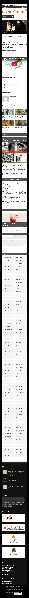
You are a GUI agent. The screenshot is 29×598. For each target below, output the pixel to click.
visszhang (5, 506)
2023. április (6, 383)
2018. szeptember (20, 354)
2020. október (19, 276)
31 (21, 244)
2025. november (7, 285)
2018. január (19, 380)
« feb (4, 247)
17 (21, 240)
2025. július (6, 298)
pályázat (4, 504)
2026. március (7, 272)
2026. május (6, 266)
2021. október (7, 439)
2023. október (7, 364)
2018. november (19, 348)
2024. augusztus (7, 332)
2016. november (19, 424)
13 (7, 240)
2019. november (19, 310)
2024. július (6, 335)
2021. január (19, 266)
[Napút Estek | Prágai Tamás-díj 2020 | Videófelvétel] (21, 115)
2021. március (19, 260)
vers (17, 504)
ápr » (24, 247)
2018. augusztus (20, 357)
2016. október (19, 427)
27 (7, 244)
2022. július (6, 411)
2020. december (19, 269)
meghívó (13, 502)
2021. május (6, 455)
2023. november (7, 361)
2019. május (19, 329)
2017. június (19, 402)
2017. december (19, 383)
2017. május (19, 405)
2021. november (7, 436)
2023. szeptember (8, 367)
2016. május (19, 442)
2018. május (19, 367)
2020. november (19, 272)
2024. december (7, 320)
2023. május (6, 380)
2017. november (19, 386)
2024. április (6, 345)
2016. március (19, 449)
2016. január (19, 455)
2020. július (18, 285)
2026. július (6, 260)
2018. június (19, 364)
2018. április (19, 370)
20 (7, 242)
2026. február (7, 276)
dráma (22, 498)
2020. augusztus (20, 282)
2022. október (7, 402)
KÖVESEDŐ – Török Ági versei (11, 187)
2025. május (6, 304)
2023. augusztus (7, 370)
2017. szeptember (20, 392)
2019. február (19, 339)
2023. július (6, 373)
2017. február (19, 414)
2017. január (19, 417)
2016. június (19, 439)
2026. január (7, 279)
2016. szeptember (20, 430)
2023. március (7, 386)
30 (18, 244)
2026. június (6, 263)
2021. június (6, 452)
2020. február (19, 301)
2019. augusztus (20, 320)
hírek (20, 500)
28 (11, 244)
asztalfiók (5, 498)
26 (4, 244)
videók (12, 87)
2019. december (19, 307)
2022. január (7, 430)
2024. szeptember (8, 329)
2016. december (19, 420)
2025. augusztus (7, 295)
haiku (12, 500)
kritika (23, 500)
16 (18, 240)
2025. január (7, 317)
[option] (14, 220)
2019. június (19, 326)
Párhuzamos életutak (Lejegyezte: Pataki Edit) (15, 183)
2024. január (7, 354)
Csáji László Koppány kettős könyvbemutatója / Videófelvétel (8, 118)
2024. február (7, 351)
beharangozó (10, 498)
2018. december (19, 345)
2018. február (19, 376)
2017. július (18, 398)
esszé (4, 500)
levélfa (9, 502)
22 (14, 242)
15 (14, 240)
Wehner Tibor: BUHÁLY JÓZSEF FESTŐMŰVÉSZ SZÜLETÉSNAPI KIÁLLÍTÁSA (15, 198)
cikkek (15, 498)
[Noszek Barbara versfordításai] (8, 125)
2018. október (19, 351)
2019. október (19, 313)
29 (14, 244)
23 (18, 242)
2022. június (6, 414)
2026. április (6, 269)
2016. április (19, 446)
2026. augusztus (7, 257)
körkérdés (5, 502)
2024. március (7, 348)
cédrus (8, 87)
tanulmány (10, 504)
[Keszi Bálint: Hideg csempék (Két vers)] (21, 125)
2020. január (19, 304)
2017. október (19, 389)
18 (24, 240)
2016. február (19, 452)
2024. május (6, 342)
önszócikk (10, 506)
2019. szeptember (20, 317)
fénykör (8, 500)
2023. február (7, 389)
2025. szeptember (8, 291)
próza (23, 502)
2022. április (6, 420)
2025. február (7, 313)
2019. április (19, 332)
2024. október (7, 326)
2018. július (18, 361)
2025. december (7, 282)
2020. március (19, 298)
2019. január (19, 342)
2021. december (7, 433)
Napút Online (14, 96)
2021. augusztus (7, 446)
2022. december (7, 395)
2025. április (6, 307)
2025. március (7, 310)
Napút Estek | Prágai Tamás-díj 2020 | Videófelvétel (19, 118)
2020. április (19, 295)
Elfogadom (17, 594)
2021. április (19, 257)
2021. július (6, 449)
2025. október (7, 288)
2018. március (19, 373)
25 (24, 242)
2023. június (6, 376)
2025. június (6, 301)
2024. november (7, 323)
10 (21, 238)
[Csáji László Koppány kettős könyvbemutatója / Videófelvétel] (8, 115)
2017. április (19, 408)
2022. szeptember (8, 405)
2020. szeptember (20, 279)
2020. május (19, 291)
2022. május (6, 417)
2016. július (18, 436)
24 (21, 242)
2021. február (19, 263)
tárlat (14, 504)
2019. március (19, 335)
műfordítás (18, 502)
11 (24, 238)
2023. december (7, 357)
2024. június (6, 339)
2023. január (7, 392)
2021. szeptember (8, 442)
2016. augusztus (20, 433)
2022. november (7, 398)
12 (4, 240)
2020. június (19, 288)
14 (11, 240)
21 (11, 242)
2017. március (19, 411)
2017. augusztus (19, 395)
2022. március (7, 424)
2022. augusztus (7, 408)
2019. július (18, 323)
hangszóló (16, 500)
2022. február (7, 427)
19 (4, 242)
